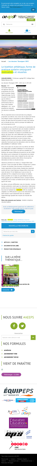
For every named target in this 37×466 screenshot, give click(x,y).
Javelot (15, 221)
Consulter (7, 290)
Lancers (19, 221)
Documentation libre (11, 246)
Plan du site (4, 459)
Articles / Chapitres (11, 242)
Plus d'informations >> (16, 7)
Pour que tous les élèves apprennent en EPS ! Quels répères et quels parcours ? (17, 285)
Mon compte (9, 32)
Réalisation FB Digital (7, 463)
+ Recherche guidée (8, 235)
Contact (13, 459)
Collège (15, 219)
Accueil (3, 61)
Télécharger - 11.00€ (11, 374)
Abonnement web (10, 354)
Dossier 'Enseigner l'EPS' (28, 221)
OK (33, 10)
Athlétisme (21, 219)
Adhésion (7, 350)
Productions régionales (12, 249)
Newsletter (18, 333)
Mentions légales (22, 459)
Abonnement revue (11, 357)
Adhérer (31, 20)
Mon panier (28, 31)
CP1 (12, 221)
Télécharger (18, 211)
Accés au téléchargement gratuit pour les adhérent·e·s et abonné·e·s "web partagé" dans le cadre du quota (18, 207)
